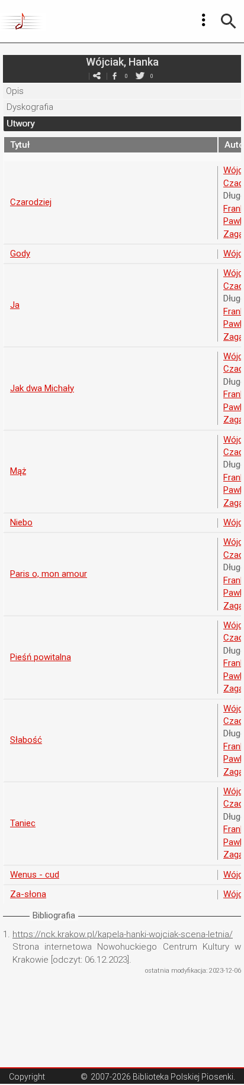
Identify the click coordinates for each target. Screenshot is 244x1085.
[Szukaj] (228, 21)
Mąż (18, 471)
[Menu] (203, 20)
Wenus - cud (34, 874)
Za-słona (28, 894)
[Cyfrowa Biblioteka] (23, 21)
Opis (15, 91)
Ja (15, 305)
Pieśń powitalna (40, 657)
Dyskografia (30, 107)
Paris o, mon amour (48, 574)
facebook (114, 76)
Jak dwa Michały (42, 388)
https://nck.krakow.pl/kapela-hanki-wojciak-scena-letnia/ (122, 934)
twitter (140, 76)
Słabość (26, 740)
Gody (20, 253)
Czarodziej (31, 202)
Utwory (20, 123)
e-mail (96, 76)
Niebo (21, 522)
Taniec (23, 823)
